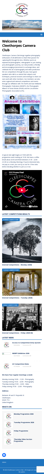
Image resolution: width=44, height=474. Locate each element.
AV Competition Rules (20, 364)
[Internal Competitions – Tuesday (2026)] (22, 282)
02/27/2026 (17, 356)
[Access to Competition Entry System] (6, 345)
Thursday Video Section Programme (23, 440)
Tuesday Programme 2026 (24, 422)
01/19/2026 (17, 366)
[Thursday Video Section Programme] (8, 441)
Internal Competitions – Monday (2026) (17, 265)
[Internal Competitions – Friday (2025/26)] (22, 317)
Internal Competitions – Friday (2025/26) (17, 333)
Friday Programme (21, 431)
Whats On (7, 407)
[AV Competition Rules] (6, 366)
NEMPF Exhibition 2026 (20, 353)
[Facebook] (4, 455)
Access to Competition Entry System (26, 343)
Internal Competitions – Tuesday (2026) (17, 298)
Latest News (8, 338)
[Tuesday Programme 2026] (8, 424)
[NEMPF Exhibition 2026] (6, 355)
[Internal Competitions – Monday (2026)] (22, 240)
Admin (4, 462)
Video (27, 384)
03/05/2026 (17, 345)
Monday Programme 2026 (23, 414)
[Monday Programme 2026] (8, 416)
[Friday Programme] (8, 433)
